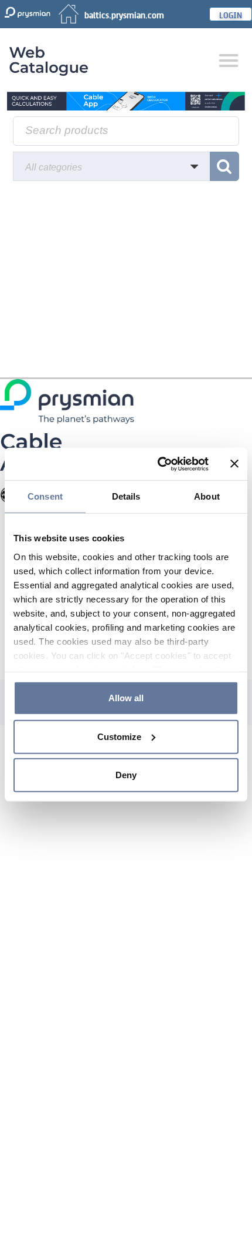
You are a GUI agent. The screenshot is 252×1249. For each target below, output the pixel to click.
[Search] (224, 166)
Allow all (126, 698)
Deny (126, 775)
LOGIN (230, 14)
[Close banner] (234, 464)
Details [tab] (126, 496)
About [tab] (207, 496)
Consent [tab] (45, 496)
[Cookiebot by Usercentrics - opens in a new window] (158, 463)
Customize (119, 736)
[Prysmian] (126, 100)
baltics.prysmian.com (124, 14)
